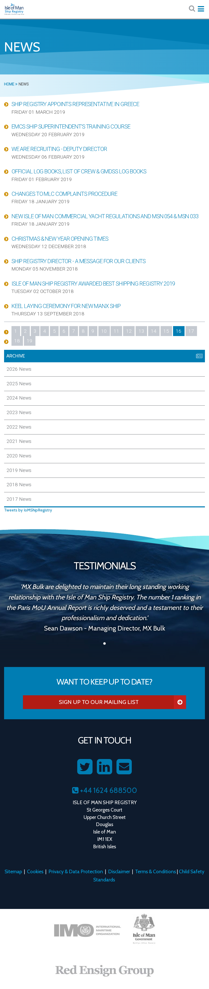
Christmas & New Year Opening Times (59, 238)
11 (116, 331)
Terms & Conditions (155, 871)
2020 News (19, 456)
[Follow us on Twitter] (85, 766)
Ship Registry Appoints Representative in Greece (75, 104)
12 (129, 331)
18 (17, 340)
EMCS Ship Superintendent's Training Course (70, 126)
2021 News (19, 441)
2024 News (19, 398)
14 (153, 331)
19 (29, 340)
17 (191, 331)
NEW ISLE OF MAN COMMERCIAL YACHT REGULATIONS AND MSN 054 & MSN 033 (104, 216)
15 (166, 331)
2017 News (19, 499)
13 (141, 331)
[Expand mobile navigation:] (201, 9)
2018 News (19, 484)
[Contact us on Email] (124, 766)
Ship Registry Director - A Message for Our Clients (78, 261)
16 (178, 331)
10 (104, 331)
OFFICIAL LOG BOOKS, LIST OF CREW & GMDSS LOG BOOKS (78, 171)
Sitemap (13, 871)
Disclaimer (119, 871)
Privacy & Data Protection (75, 871)
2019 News (19, 470)
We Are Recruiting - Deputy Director (59, 149)
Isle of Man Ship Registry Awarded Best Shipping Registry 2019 (93, 283)
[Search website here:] (192, 8)
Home (9, 84)
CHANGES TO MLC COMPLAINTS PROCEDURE (64, 193)
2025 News (19, 384)
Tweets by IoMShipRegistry (28, 510)
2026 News (19, 369)
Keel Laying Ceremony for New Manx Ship (66, 306)
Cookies (35, 871)
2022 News (19, 427)
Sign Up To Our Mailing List (99, 701)
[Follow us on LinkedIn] (104, 766)
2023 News (19, 412)
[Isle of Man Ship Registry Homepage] (14, 9)
